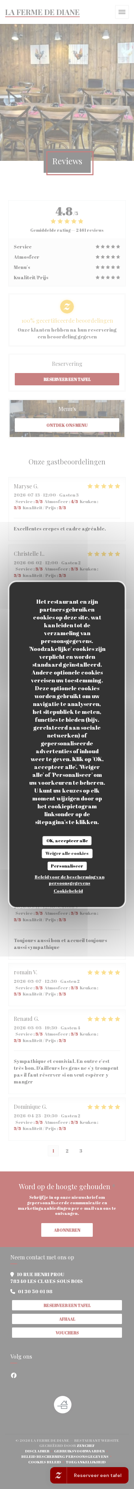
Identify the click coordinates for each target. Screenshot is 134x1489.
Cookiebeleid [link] (68, 891)
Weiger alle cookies (67, 853)
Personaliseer (67, 866)
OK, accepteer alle (67, 840)
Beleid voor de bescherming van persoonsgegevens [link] (69, 880)
